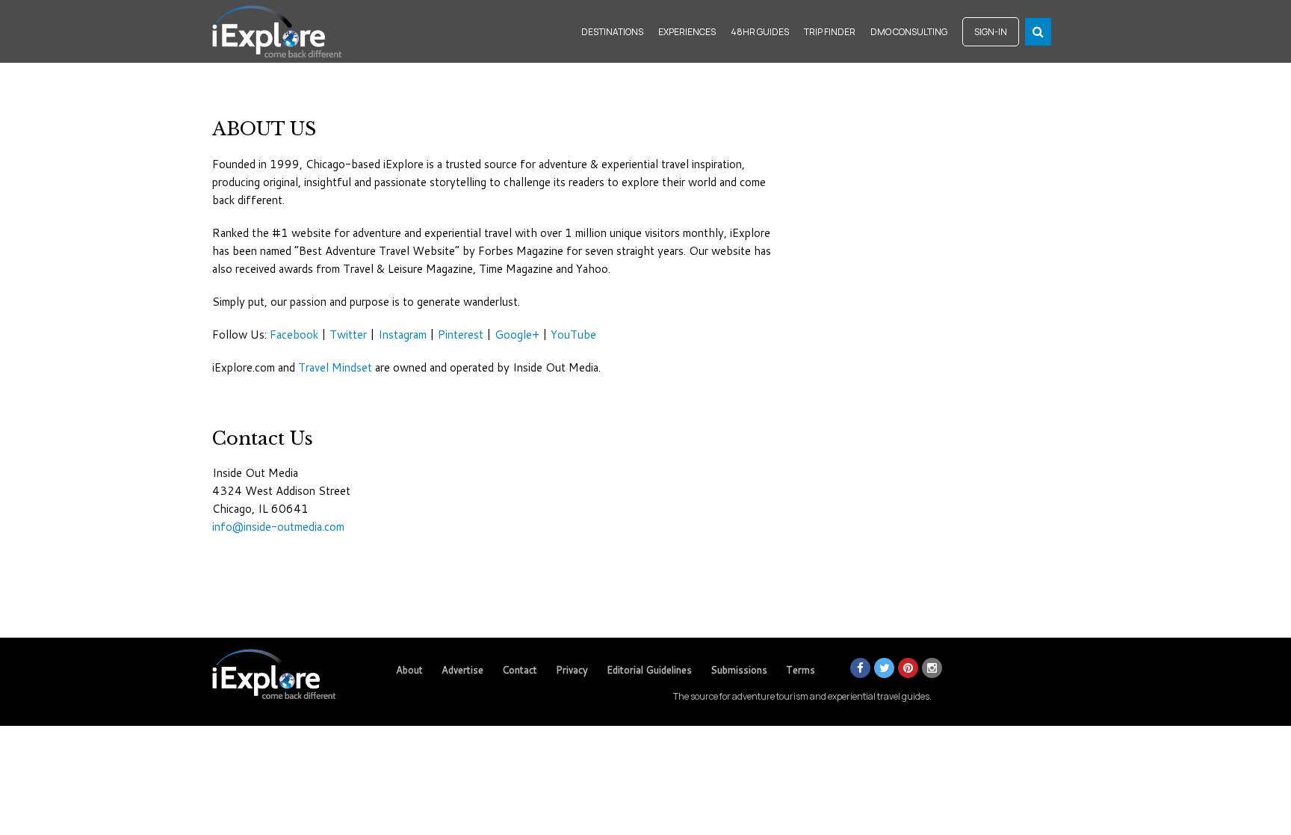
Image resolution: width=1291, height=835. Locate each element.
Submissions (738, 670)
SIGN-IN (990, 31)
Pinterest (460, 334)
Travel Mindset (335, 367)
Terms (800, 670)
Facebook (294, 334)
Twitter (348, 334)
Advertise (462, 670)
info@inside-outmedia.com (278, 526)
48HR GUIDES (760, 31)
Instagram (402, 334)
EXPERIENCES (687, 31)
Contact (519, 670)
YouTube (573, 334)
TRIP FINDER (829, 31)
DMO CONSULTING (908, 31)
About (409, 670)
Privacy (572, 670)
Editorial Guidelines (649, 670)
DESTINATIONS (612, 31)
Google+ (517, 334)
